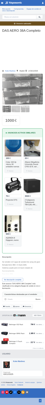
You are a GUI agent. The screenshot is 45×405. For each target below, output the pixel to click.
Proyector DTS (11, 200)
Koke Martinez (10, 71)
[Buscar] (39, 17)
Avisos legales (11, 385)
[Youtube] (7, 392)
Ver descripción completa (12, 280)
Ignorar (17, 306)
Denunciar (28, 306)
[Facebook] (15, 392)
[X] (19, 392)
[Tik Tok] (11, 392)
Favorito (7, 306)
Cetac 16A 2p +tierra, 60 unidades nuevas (12, 164)
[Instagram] (2, 392)
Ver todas (37, 315)
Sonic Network (19, 382)
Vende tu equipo (30, 382)
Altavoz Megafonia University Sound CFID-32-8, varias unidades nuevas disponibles (32, 166)
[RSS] (23, 392)
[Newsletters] (27, 392)
